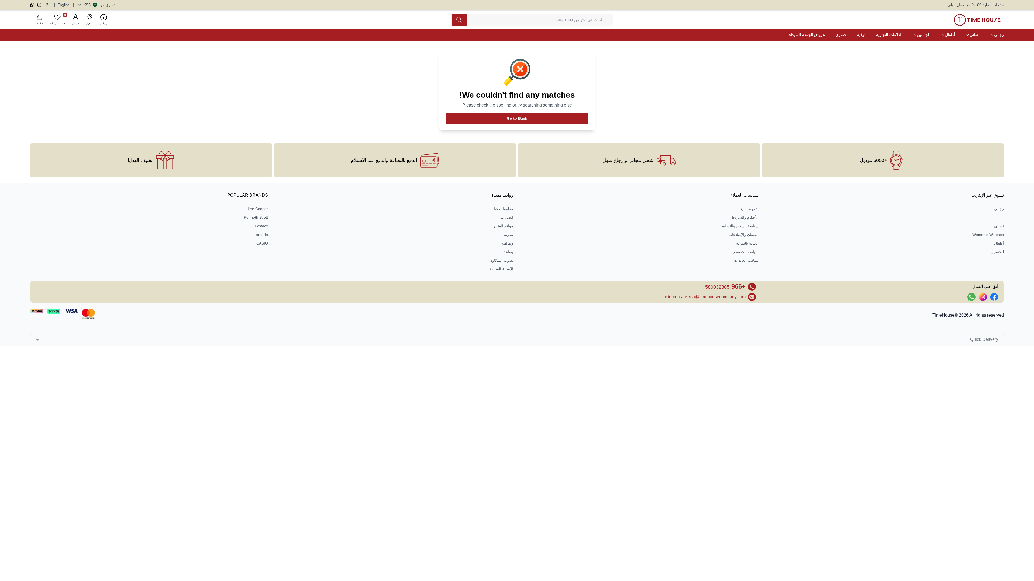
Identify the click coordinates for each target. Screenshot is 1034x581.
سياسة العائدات (746, 260)
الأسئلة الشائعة (501, 269)
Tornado (261, 234)
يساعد (508, 252)
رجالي (999, 209)
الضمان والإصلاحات (744, 234)
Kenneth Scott (256, 217)
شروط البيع (749, 209)
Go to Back (517, 118)
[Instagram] (39, 5)
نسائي (999, 226)
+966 (725, 286)
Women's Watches (988, 234)
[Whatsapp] (32, 5)
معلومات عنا (503, 209)
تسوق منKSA (99, 5)
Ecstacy (261, 226)
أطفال (999, 243)
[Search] (459, 20)
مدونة (508, 234)
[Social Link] (994, 297)
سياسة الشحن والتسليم (740, 226)
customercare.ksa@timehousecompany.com (703, 297)
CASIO (262, 243)
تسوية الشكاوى (501, 260)
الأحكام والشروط (745, 217)
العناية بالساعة (747, 243)
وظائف (507, 243)
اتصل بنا (507, 217)
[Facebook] (47, 5)
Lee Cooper (258, 209)
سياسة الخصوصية (745, 252)
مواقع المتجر (503, 226)
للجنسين (997, 252)
